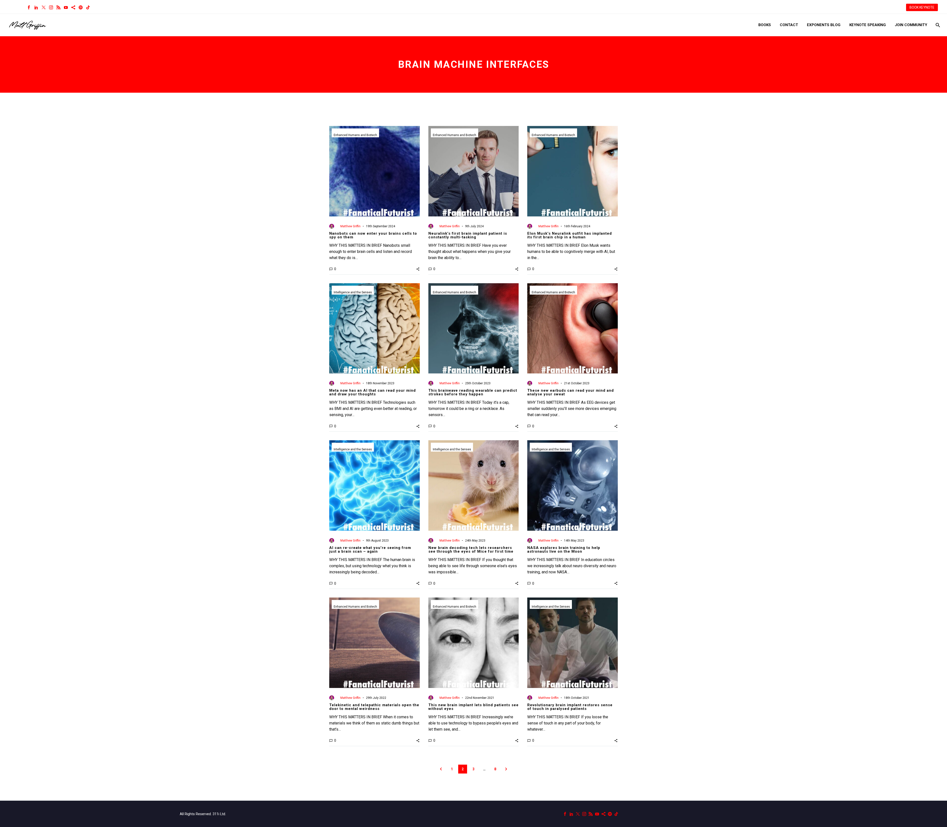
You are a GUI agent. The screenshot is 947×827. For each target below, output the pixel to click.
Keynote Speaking (867, 25)
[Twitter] (43, 7)
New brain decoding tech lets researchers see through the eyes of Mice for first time (470, 549)
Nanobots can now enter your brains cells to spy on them (373, 235)
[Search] (937, 25)
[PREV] (441, 769)
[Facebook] (29, 7)
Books (764, 25)
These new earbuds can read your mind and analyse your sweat (570, 392)
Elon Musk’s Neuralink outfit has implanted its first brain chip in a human (569, 235)
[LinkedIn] (36, 7)
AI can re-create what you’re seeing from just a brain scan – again (370, 549)
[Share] (73, 7)
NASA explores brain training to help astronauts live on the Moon (563, 549)
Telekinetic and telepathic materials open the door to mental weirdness (374, 707)
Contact (789, 25)
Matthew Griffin (350, 226)
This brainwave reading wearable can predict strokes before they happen (472, 392)
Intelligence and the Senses (353, 292)
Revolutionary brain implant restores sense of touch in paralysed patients (570, 707)
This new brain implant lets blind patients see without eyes (473, 707)
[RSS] (58, 7)
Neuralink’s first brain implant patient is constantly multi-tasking (467, 235)
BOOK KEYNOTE (922, 7)
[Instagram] (51, 7)
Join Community (911, 25)
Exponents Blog (823, 25)
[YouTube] (66, 7)
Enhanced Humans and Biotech (355, 135)
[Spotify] (80, 7)
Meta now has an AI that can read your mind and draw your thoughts (372, 392)
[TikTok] (88, 7)
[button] (418, 269)
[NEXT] (506, 769)
